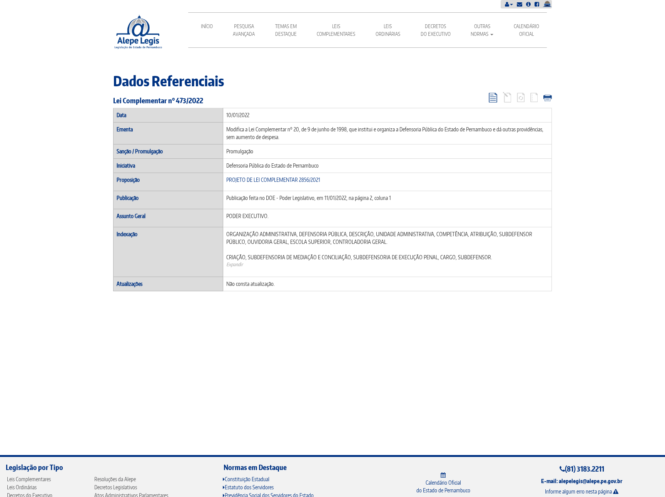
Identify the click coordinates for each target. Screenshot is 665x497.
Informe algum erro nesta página (579, 491)
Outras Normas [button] (480, 30)
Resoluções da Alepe (115, 479)
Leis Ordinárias (388, 30)
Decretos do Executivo (436, 30)
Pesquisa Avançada (244, 30)
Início (207, 26)
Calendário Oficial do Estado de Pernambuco (443, 486)
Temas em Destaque (286, 30)
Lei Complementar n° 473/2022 (158, 100)
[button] (509, 4)
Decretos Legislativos (115, 487)
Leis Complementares (336, 30)
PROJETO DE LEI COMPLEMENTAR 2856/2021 (273, 179)
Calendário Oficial (526, 30)
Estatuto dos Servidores (249, 487)
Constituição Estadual (247, 479)
